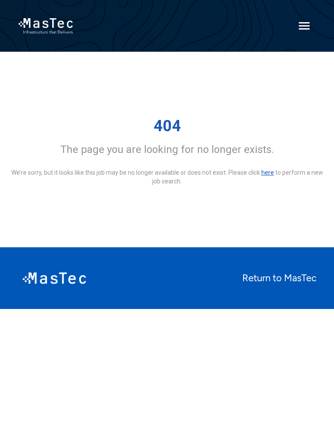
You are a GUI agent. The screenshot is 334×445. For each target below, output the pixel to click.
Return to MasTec (279, 277)
